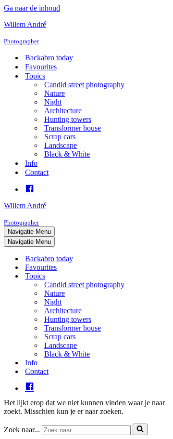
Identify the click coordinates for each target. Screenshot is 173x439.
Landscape (60, 145)
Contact (37, 172)
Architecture (63, 110)
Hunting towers (67, 119)
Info (31, 163)
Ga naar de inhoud (32, 8)
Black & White (67, 154)
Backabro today (49, 57)
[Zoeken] (140, 429)
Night (53, 102)
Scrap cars (59, 137)
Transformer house (72, 128)
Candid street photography (84, 84)
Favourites (41, 67)
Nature (54, 93)
